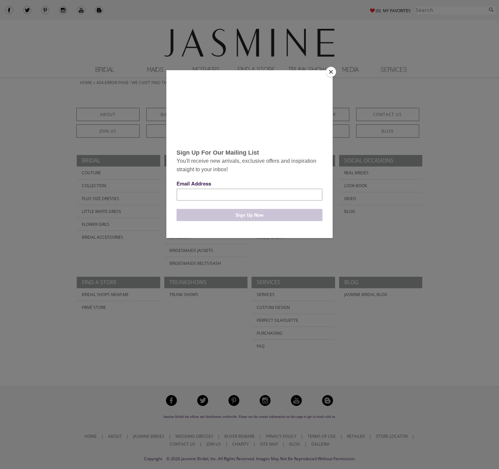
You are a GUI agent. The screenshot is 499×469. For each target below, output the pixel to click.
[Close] (331, 72)
